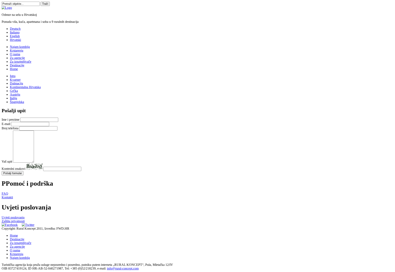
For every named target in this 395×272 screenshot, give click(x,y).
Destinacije (17, 65)
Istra (12, 76)
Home (14, 69)
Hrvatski (15, 40)
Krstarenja (16, 50)
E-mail (6, 124)
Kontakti (7, 197)
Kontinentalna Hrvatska (25, 87)
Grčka (14, 91)
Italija (13, 98)
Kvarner (15, 79)
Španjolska (17, 102)
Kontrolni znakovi (13, 168)
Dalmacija (16, 83)
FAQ (5, 193)
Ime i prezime (10, 119)
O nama (15, 54)
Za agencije (17, 58)
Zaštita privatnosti (13, 221)
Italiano (15, 32)
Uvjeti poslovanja (13, 217)
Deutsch (15, 28)
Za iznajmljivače (20, 61)
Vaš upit (7, 161)
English (15, 36)
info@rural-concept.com (123, 268)
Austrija (15, 94)
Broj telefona (10, 128)
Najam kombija (20, 47)
